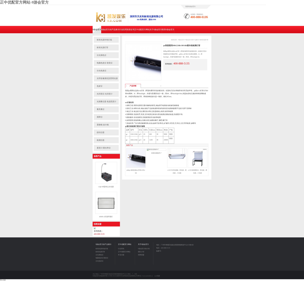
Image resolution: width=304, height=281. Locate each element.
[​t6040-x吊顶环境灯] (106, 213)
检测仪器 (100, 140)
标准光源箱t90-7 (156, 153)
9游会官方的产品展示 (110, 30)
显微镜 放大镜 (103, 125)
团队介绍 (141, 252)
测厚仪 (99, 117)
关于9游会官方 (156, 30)
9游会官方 (97, 30)
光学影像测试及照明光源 (107, 78)
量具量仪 (100, 109)
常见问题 (121, 255)
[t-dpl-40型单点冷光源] (106, 183)
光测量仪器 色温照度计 (106, 102)
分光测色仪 (101, 55)
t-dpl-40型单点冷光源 (106, 187)
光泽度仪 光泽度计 (104, 94)
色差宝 (99, 86)
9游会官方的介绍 (144, 249)
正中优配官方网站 (142, 30)
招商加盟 (97, 224)
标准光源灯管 (102, 47)
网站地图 (3, 280)
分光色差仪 (101, 71)
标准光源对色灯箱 (104, 40)
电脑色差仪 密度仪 (104, 63)
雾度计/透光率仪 (104, 148)
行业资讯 (121, 249)
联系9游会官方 (190, 6)
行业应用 (123, 30)
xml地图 (157, 276)
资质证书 (130, 30)
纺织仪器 (100, 132)
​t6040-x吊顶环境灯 (106, 217)
